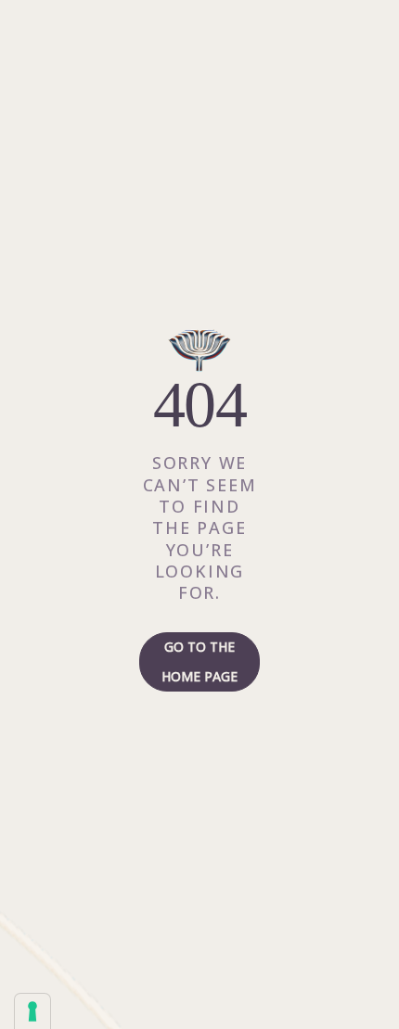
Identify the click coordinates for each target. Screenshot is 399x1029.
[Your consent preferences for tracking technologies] (32, 1011)
